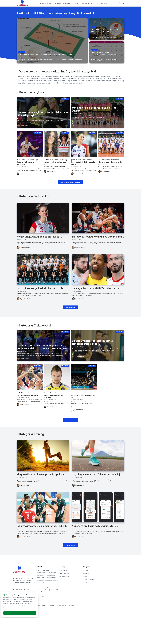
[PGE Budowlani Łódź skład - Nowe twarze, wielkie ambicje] (111, 144)
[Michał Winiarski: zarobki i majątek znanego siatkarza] (30, 377)
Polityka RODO (50, 605)
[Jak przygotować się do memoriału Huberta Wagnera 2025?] (43, 507)
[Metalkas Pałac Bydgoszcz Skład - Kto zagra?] (97, 112)
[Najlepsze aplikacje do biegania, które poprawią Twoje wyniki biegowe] (98, 507)
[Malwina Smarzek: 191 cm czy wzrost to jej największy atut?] (57, 144)
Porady (85, 582)
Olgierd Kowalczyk (25, 125)
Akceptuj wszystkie (20, 613)
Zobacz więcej (70, 307)
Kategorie (86, 567)
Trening (75, 3)
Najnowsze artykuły (46, 3)
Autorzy (62, 567)
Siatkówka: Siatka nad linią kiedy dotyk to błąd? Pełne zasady (45, 54)
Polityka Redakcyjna (61, 605)
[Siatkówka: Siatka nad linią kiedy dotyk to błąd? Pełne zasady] (52, 40)
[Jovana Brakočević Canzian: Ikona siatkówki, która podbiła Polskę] (84, 144)
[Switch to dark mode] (122, 3)
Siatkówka (57, 3)
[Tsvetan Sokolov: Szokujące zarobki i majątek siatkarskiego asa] (84, 377)
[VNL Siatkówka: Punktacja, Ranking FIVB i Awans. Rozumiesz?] (30, 144)
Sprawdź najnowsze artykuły (70, 182)
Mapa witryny (71, 605)
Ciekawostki (67, 3)
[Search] (120, 3)
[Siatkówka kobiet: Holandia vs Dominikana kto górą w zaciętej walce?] (98, 218)
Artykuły (39, 567)
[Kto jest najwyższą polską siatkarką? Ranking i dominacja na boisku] (43, 218)
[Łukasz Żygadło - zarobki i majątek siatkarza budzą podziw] (97, 345)
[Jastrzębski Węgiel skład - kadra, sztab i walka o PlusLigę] (43, 269)
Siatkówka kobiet (101, 3)
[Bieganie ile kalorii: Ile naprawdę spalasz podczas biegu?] (43, 455)
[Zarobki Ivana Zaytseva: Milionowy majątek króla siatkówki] (57, 377)
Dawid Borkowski (24, 485)
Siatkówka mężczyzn (87, 3)
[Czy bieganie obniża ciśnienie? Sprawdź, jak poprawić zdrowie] (98, 455)
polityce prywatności (25, 605)
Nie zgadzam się (19, 609)
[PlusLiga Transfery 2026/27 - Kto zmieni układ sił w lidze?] (98, 269)
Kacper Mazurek (79, 123)
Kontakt (43, 605)
